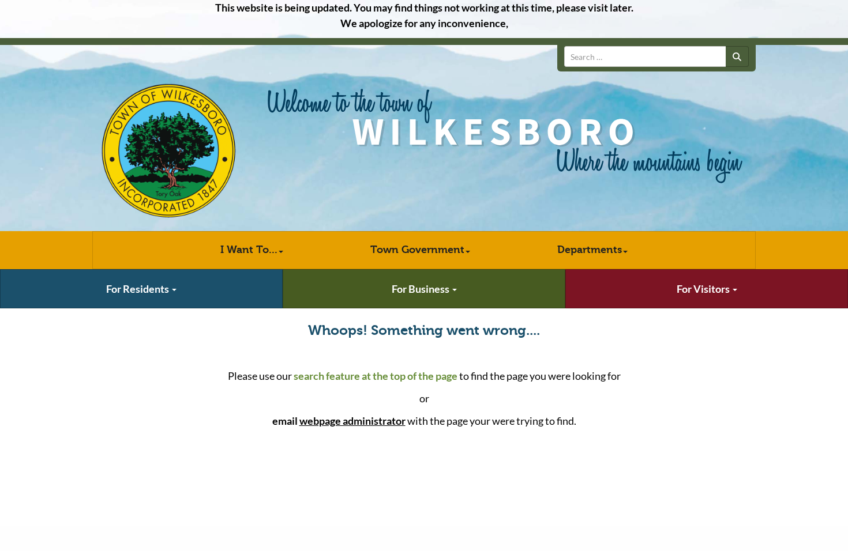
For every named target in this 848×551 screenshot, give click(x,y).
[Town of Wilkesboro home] (168, 151)
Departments (589, 250)
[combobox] (645, 56)
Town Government (417, 250)
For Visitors (704, 288)
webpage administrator (352, 420)
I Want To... (248, 250)
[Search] (737, 56)
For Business (421, 288)
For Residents (138, 288)
